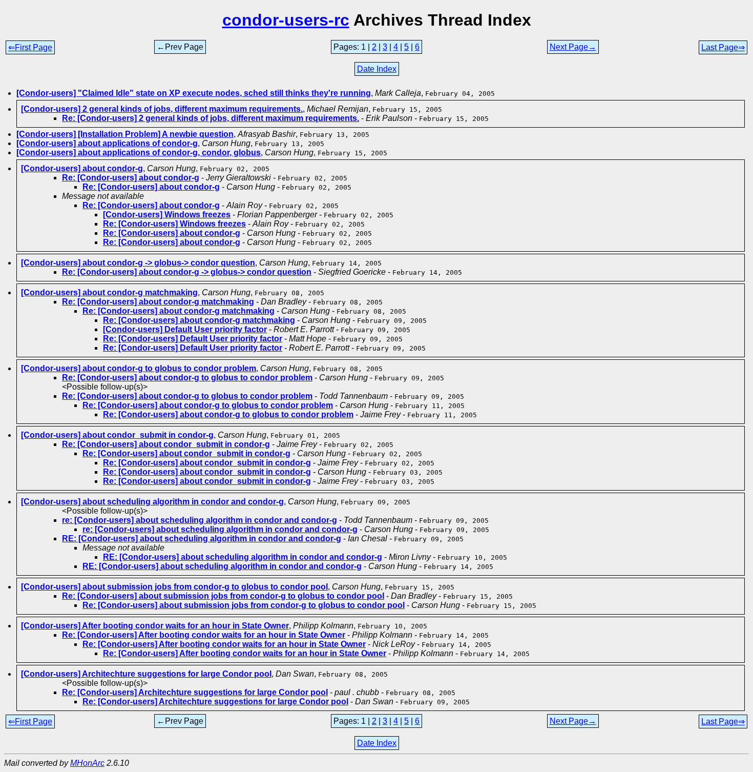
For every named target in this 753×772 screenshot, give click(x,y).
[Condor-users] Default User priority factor (185, 329)
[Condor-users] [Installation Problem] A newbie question (125, 134)
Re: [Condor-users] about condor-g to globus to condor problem (187, 377)
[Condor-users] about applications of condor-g (107, 143)
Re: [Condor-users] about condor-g (130, 177)
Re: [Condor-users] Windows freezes (174, 223)
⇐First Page (30, 47)
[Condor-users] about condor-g (82, 168)
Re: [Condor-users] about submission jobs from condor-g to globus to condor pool (223, 596)
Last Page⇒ (723, 47)
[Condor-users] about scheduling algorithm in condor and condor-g (152, 501)
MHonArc (87, 763)
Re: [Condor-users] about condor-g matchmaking (158, 301)
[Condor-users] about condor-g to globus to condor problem (138, 368)
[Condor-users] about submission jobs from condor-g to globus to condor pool (174, 586)
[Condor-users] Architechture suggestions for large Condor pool (146, 673)
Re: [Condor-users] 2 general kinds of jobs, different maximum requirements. (210, 118)
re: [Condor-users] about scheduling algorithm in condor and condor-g (199, 520)
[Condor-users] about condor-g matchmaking (109, 292)
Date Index (376, 69)
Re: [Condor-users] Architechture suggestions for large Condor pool (195, 692)
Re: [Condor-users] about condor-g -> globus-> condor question (186, 272)
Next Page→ (573, 47)
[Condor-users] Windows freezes (167, 214)
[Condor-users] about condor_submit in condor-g (117, 435)
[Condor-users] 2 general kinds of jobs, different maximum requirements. (162, 109)
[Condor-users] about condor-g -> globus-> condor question (138, 262)
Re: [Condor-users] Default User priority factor (192, 338)
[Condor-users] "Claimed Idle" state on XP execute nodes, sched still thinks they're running (193, 93)
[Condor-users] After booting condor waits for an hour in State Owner (155, 625)
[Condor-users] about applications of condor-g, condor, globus (138, 152)
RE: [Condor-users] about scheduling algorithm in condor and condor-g (201, 538)
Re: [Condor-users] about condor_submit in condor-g (166, 444)
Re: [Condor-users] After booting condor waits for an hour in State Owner (203, 635)
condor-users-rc (285, 20)
